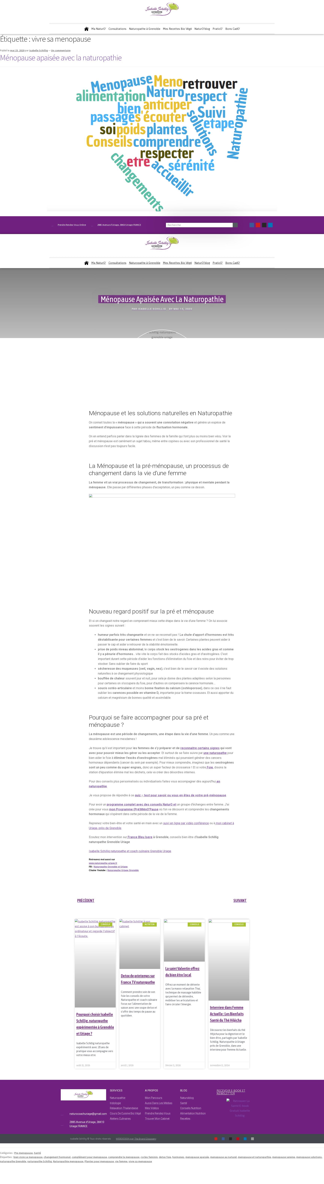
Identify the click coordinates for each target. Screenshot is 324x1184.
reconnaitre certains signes (200, 748)
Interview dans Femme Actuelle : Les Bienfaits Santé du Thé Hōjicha (227, 1013)
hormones (178, 1157)
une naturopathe (215, 753)
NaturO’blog (202, 28)
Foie (209, 767)
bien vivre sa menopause (28, 1157)
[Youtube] (258, 225)
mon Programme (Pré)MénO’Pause (133, 809)
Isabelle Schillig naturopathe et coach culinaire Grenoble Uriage (130, 851)
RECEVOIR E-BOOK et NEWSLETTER (231, 1092)
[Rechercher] (235, 225)
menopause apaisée (197, 1157)
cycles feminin (149, 1157)
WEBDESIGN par (136, 1138)
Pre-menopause (23, 1153)
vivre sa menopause (140, 1161)
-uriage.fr (112, 863)
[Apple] (252, 1138)
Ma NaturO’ (98, 28)
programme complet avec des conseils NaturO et (141, 804)
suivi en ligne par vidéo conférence (186, 823)
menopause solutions (309, 1157)
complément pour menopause (89, 1157)
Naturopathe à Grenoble (144, 28)
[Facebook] (252, 225)
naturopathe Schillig (39, 1161)
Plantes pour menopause (99, 1161)
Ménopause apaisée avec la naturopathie (61, 57)
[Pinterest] (237, 1138)
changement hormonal (57, 1157)
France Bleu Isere (139, 837)
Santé (37, 1153)
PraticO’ (218, 28)
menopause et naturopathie (254, 1157)
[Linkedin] (270, 225)
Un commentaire (60, 50)
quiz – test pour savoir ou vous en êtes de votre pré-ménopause (180, 795)
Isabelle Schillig (38, 50)
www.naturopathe (98, 863)
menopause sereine (283, 1157)
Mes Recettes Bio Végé (177, 28)
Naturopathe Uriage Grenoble (123, 870)
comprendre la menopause (123, 1157)
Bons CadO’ (232, 28)
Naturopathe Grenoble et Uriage (111, 866)
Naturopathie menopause (68, 1161)
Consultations (117, 28)
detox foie (165, 1157)
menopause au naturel (223, 1157)
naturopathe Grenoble (13, 1161)
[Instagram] (264, 225)
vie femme (121, 1161)
